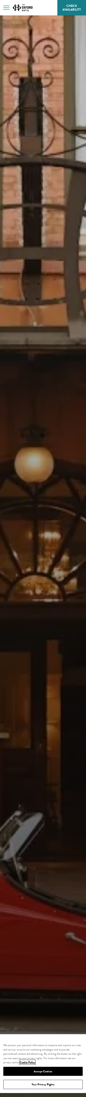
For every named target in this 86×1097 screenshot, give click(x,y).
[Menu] (6, 7)
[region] (43, 1063)
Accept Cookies (43, 1071)
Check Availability (74, 9)
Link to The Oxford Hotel (23, 7)
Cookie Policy (27, 1062)
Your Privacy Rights (43, 1084)
